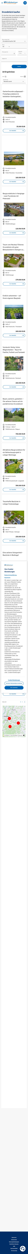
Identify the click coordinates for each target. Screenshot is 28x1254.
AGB (14, 1246)
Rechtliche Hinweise (14, 1244)
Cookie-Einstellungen (14, 680)
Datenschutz (14, 1239)
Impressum (14, 1237)
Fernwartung (14, 1250)
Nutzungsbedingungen (14, 1242)
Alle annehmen (14, 687)
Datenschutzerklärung (10, 575)
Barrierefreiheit (14, 1248)
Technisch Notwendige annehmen (14, 683)
